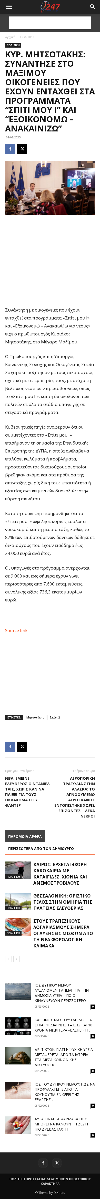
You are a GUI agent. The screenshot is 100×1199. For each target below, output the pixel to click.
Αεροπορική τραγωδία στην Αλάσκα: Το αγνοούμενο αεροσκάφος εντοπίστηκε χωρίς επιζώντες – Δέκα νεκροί (74, 797)
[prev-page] (8, 959)
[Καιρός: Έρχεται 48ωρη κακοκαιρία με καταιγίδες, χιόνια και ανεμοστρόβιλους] (18, 870)
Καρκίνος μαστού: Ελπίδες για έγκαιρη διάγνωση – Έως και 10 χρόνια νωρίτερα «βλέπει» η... (63, 1025)
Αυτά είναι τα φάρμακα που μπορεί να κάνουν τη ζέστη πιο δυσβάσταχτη (62, 1124)
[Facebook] (10, 149)
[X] (22, 149)
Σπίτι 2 (55, 717)
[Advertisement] (50, 22)
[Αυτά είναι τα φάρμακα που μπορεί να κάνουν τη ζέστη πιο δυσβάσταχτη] (18, 1125)
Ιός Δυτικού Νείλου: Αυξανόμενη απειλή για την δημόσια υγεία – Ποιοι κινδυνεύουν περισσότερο (62, 993)
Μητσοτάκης (35, 717)
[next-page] (16, 959)
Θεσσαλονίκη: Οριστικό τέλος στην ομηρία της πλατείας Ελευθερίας (62, 902)
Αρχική (10, 37)
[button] (93, 7)
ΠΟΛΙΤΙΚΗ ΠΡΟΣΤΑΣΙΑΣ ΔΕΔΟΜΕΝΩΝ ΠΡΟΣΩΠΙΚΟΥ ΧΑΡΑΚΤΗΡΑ (50, 1181)
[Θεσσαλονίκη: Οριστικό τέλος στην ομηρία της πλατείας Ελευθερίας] (18, 902)
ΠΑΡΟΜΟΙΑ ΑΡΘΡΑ (25, 836)
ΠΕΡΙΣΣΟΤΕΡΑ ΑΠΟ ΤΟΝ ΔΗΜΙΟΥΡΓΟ (41, 848)
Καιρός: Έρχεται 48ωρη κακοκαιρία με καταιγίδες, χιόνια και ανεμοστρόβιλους (60, 873)
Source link (16, 630)
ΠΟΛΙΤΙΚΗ (27, 37)
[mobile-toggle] (9, 7)
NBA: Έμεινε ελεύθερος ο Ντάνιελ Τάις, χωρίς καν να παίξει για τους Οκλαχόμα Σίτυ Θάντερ (27, 792)
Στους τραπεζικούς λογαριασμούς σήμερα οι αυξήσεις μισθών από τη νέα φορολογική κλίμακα (63, 933)
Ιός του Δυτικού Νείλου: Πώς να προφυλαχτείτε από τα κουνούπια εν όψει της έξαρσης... (65, 1092)
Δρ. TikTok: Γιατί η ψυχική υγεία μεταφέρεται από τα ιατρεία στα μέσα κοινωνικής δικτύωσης (64, 1057)
